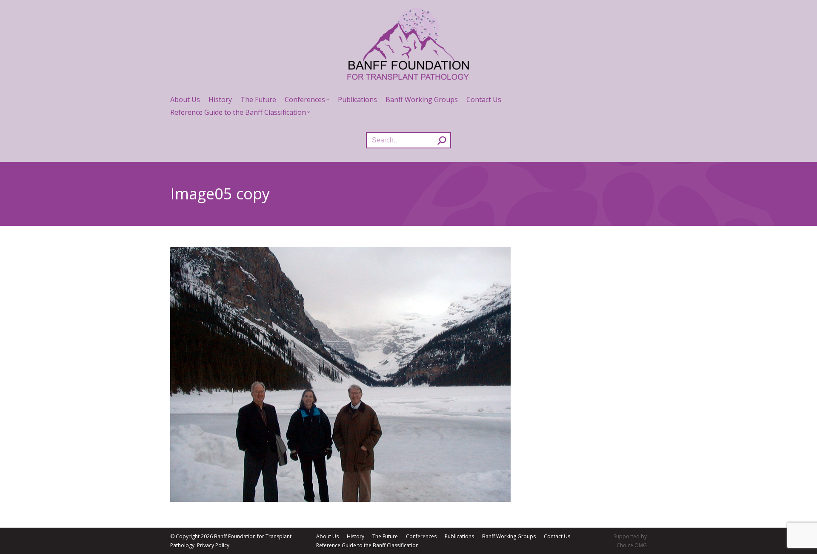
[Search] (441, 140)
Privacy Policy (213, 545)
